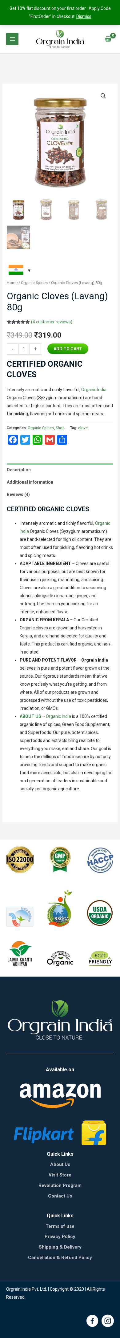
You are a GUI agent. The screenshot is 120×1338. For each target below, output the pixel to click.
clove (83, 427)
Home (12, 282)
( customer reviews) (51, 321)
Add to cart (68, 348)
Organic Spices (34, 282)
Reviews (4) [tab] (18, 494)
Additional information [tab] (30, 482)
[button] (103, 95)
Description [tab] (19, 469)
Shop (60, 427)
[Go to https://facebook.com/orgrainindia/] (92, 1322)
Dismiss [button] (83, 16)
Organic (88, 389)
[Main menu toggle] (12, 39)
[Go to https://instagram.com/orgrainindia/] (108, 1322)
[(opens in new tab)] (60, 1095)
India (101, 389)
